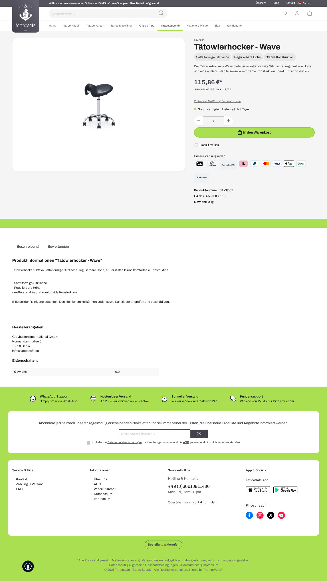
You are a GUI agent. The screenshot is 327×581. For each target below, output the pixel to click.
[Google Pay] (301, 163)
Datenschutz (103, 494)
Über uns (261, 2)
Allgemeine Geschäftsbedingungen (153, 565)
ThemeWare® (213, 569)
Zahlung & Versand (30, 484)
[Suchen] (161, 13)
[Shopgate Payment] (199, 163)
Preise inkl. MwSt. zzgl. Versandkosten (217, 101)
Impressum (102, 499)
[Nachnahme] (212, 163)
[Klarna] (243, 163)
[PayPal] (254, 163)
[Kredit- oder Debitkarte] (272, 163)
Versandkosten (152, 560)
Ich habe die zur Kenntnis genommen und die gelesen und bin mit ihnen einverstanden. (166, 442)
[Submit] (199, 433)
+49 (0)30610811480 (189, 486)
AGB (186, 442)
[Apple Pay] (289, 163)
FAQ (19, 489)
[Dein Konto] (297, 13)
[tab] (27, 246)
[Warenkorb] (310, 13)
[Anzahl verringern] (198, 120)
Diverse (199, 40)
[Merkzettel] (285, 13)
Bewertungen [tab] (58, 246)
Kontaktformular (204, 502)
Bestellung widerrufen (163, 544)
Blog (276, 2)
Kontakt (290, 2)
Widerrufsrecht (104, 489)
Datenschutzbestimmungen (124, 442)
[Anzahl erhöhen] (228, 120)
